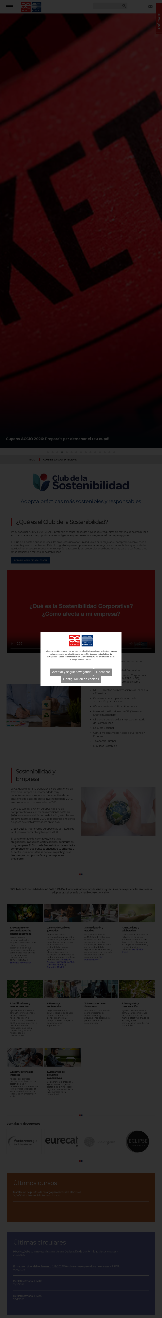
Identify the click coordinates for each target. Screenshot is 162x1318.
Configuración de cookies (81, 679)
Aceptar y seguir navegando (71, 672)
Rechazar (103, 672)
